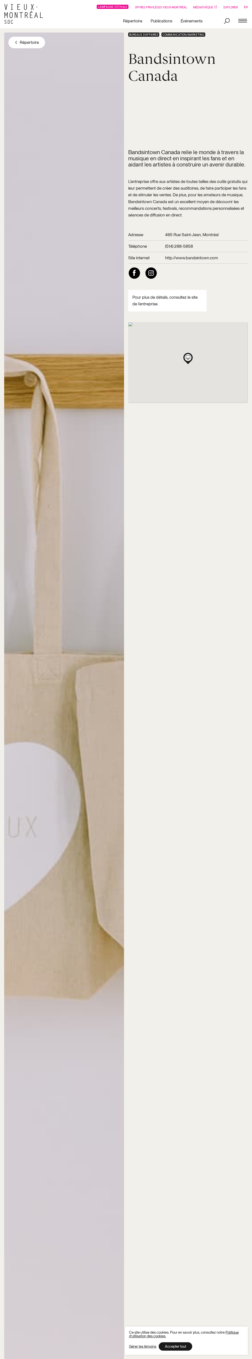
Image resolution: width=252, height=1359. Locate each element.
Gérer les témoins (142, 1346)
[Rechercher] (226, 21)
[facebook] (134, 273)
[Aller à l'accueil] (25, 14)
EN (246, 6)
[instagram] (151, 273)
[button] (188, 357)
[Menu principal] (242, 21)
